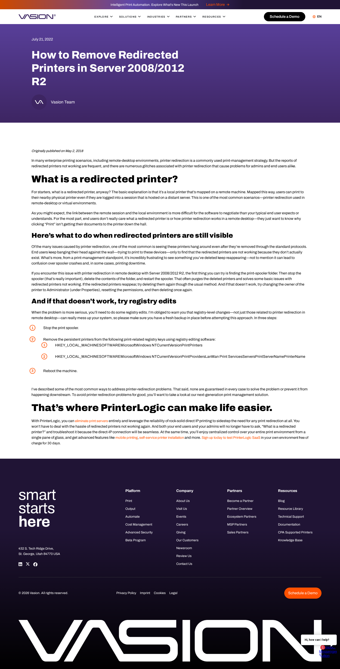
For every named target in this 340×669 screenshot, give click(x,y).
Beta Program (135, 540)
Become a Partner (240, 501)
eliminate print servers (91, 421)
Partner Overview (239, 508)
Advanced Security (139, 532)
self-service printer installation (161, 437)
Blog (281, 501)
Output (130, 508)
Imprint (145, 593)
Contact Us (184, 564)
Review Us (184, 556)
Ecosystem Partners (241, 516)
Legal (173, 593)
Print (128, 501)
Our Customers (187, 540)
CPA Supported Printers (295, 532)
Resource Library (290, 508)
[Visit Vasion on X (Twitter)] (28, 564)
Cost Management (138, 524)
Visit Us (181, 508)
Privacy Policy (126, 593)
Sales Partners (237, 532)
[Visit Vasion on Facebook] (35, 564)
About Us (183, 501)
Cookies (160, 593)
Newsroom (184, 548)
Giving (180, 532)
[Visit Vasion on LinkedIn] (20, 564)
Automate (132, 516)
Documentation (289, 524)
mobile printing (126, 437)
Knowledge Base (290, 540)
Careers (182, 524)
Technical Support (291, 516)
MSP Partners (237, 524)
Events (181, 516)
